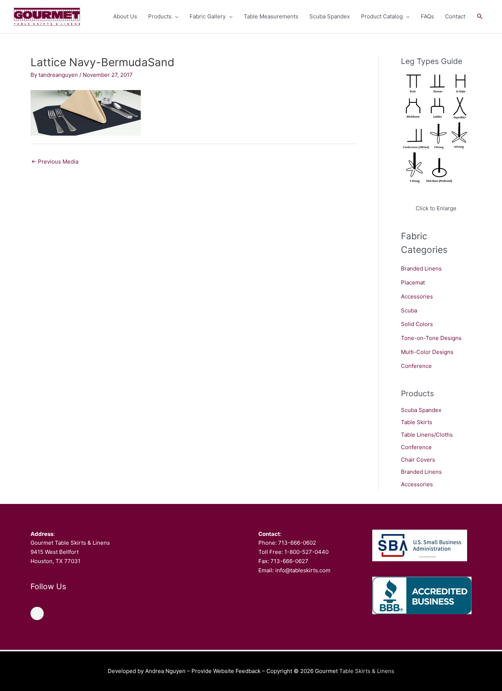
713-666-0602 (297, 542)
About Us (125, 16)
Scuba (409, 310)
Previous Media (54, 161)
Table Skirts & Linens (366, 670)
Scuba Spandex (329, 16)
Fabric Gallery (208, 16)
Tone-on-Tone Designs (431, 337)
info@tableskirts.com (302, 570)
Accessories (417, 296)
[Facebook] (37, 613)
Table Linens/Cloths (427, 434)
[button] (480, 16)
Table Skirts (416, 422)
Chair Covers (418, 459)
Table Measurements (271, 16)
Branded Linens (421, 268)
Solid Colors (417, 324)
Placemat (413, 282)
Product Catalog (382, 16)
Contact (455, 16)
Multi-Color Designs (427, 351)
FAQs (427, 16)
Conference (416, 365)
